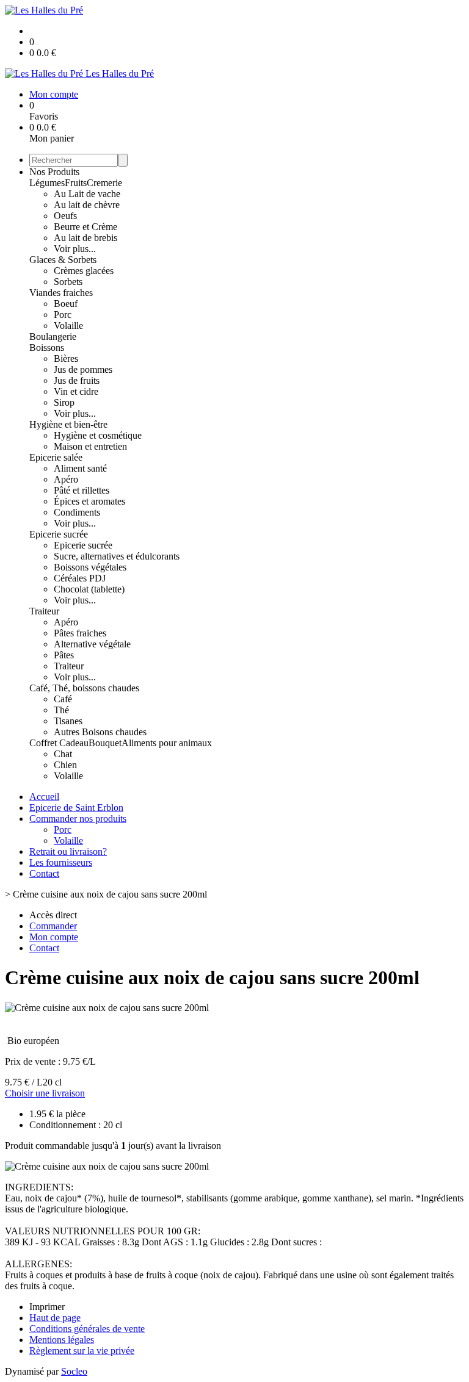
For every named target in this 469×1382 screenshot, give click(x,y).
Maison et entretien (90, 446)
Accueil (44, 796)
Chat (63, 754)
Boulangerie (52, 336)
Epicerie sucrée (58, 534)
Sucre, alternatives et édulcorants (117, 556)
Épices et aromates (89, 501)
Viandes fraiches (61, 292)
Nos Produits (54, 172)
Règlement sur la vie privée (81, 1350)
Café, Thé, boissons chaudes (84, 688)
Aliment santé (80, 468)
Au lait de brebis (85, 237)
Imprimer (47, 1306)
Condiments (77, 512)
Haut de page (55, 1317)
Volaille (68, 325)
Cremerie (104, 183)
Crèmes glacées (84, 270)
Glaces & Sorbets (62, 259)
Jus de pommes (83, 369)
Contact (44, 873)
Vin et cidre (76, 391)
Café (63, 699)
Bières (66, 358)
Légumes (47, 183)
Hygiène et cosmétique (98, 435)
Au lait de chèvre (87, 205)
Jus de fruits (77, 380)
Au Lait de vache (87, 194)
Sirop (64, 402)
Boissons (46, 347)
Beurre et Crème (85, 226)
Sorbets (68, 281)
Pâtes (64, 655)
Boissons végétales (90, 567)
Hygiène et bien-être (68, 424)
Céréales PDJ (80, 578)
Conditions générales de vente (87, 1328)
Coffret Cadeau (59, 743)
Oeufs (65, 216)
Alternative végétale (92, 644)
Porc (62, 314)
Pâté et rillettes (81, 490)
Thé (61, 710)
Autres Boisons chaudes (100, 732)
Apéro (66, 479)
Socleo (74, 1371)
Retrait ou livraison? (68, 851)
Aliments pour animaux (167, 743)
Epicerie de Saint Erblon (76, 807)
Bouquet (105, 743)
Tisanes (68, 721)
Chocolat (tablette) (89, 589)
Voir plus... (75, 248)
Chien (65, 765)
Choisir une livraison (45, 1093)
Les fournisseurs (60, 862)
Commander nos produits (77, 818)
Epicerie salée (55, 457)
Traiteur (44, 611)
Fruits (76, 183)
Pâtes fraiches (80, 633)
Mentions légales (61, 1339)
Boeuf (66, 303)
